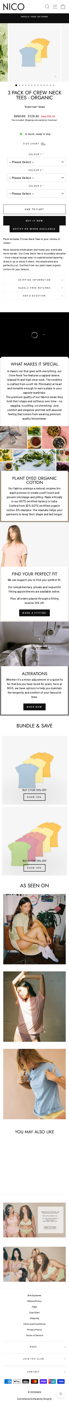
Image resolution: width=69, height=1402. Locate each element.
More (33, 1347)
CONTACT (33, 1372)
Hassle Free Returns (34, 288)
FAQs (34, 1306)
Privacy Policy (34, 1329)
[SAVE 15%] (34, 841)
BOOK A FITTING (34, 613)
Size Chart (34, 1312)
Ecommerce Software (28, 1398)
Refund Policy (34, 1301)
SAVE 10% (34, 797)
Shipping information (34, 280)
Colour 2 (35, 170)
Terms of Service (34, 1335)
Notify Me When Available (34, 229)
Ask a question (34, 296)
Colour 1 (35, 154)
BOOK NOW (34, 707)
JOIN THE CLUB (33, 1359)
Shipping (29, 120)
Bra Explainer (34, 1295)
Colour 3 (35, 186)
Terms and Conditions (34, 1323)
